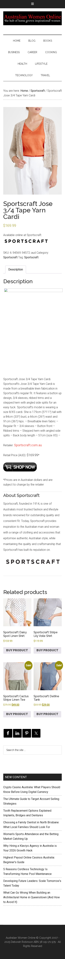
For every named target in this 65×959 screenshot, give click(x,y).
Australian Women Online (32, 18)
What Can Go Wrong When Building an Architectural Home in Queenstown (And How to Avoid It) (31, 897)
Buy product (17, 650)
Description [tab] (15, 269)
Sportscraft (38, 90)
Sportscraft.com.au (28, 445)
